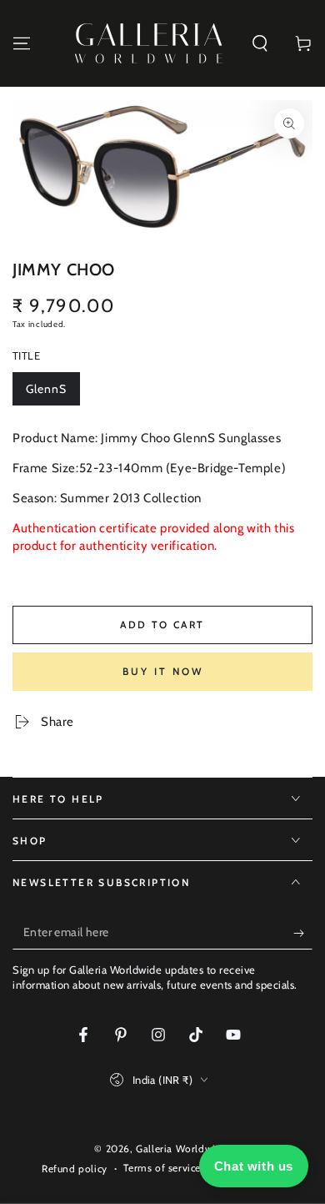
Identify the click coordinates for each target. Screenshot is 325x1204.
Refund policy (75, 1168)
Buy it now (162, 671)
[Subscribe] (302, 932)
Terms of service (162, 1167)
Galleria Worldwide (182, 1148)
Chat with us (253, 1166)
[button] (260, 43)
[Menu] (21, 43)
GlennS (52, 393)
